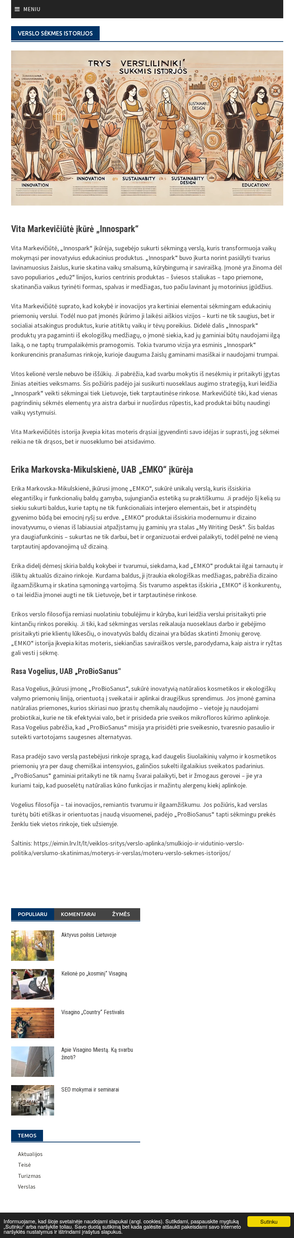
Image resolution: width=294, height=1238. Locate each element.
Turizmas (29, 1175)
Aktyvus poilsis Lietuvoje (89, 934)
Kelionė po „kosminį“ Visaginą (94, 973)
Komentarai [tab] (78, 914)
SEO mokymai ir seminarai (90, 1089)
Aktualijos (30, 1153)
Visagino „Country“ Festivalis (92, 1012)
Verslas (26, 1186)
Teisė (24, 1164)
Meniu (31, 9)
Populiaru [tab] (32, 914)
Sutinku (269, 1221)
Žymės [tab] (121, 914)
